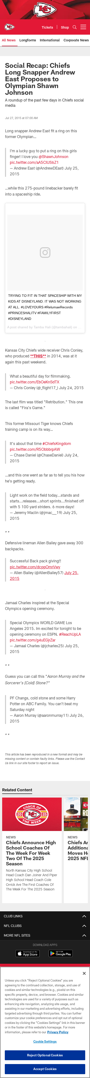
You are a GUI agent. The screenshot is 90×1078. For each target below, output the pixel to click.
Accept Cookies (45, 1069)
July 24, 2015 (71, 387)
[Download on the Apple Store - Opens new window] (27, 954)
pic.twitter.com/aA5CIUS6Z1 (34, 162)
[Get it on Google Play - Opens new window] (60, 956)
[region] (45, 1022)
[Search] (75, 27)
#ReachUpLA (70, 634)
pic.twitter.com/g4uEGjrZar (32, 640)
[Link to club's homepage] (9, 25)
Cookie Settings (45, 1041)
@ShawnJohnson (53, 156)
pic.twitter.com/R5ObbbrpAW (35, 449)
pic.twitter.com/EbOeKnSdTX (34, 382)
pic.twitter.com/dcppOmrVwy (35, 566)
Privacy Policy (57, 1032)
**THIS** (38, 356)
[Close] (84, 973)
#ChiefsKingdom (56, 443)
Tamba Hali (42, 327)
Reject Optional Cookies (45, 1055)
